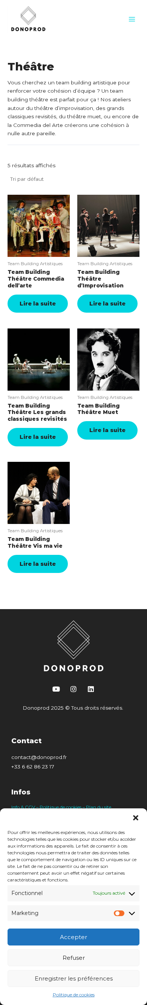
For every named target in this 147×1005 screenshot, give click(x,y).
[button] (135, 818)
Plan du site (98, 807)
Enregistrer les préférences (74, 978)
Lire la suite (38, 303)
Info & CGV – (25, 807)
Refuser (74, 957)
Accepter (73, 937)
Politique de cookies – (63, 807)
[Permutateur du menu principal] (132, 19)
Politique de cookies (74, 994)
